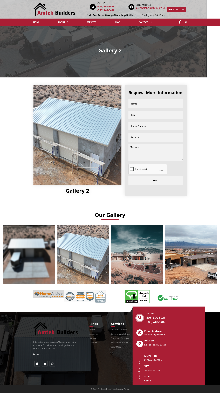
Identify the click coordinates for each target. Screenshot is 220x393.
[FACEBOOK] (37, 363)
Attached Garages (119, 342)
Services (91, 22)
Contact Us (145, 22)
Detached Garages (120, 338)
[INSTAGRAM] (52, 363)
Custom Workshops (120, 334)
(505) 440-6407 (105, 10)
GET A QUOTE (175, 9)
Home (92, 329)
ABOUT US (63, 22)
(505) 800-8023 (105, 6)
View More (116, 347)
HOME (36, 22)
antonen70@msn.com (150, 8)
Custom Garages (119, 329)
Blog (117, 22)
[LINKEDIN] (44, 363)
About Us (94, 334)
